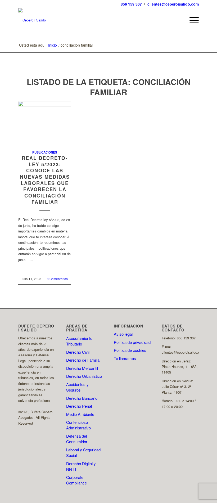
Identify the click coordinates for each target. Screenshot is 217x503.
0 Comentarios (57, 279)
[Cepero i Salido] (32, 20)
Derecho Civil (77, 352)
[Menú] (191, 20)
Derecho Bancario (81, 398)
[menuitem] (131, 4)
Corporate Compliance (76, 480)
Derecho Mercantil (82, 368)
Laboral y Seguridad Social (83, 452)
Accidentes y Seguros (77, 387)
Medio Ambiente (80, 414)
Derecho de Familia (83, 360)
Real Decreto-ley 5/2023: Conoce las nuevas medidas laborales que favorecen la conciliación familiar (45, 180)
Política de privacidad (132, 342)
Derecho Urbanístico (84, 376)
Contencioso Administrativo (78, 424)
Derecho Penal (79, 406)
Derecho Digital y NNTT (81, 466)
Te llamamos (125, 358)
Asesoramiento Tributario (79, 341)
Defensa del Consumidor (76, 438)
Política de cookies (130, 350)
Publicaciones (44, 152)
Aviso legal (123, 334)
